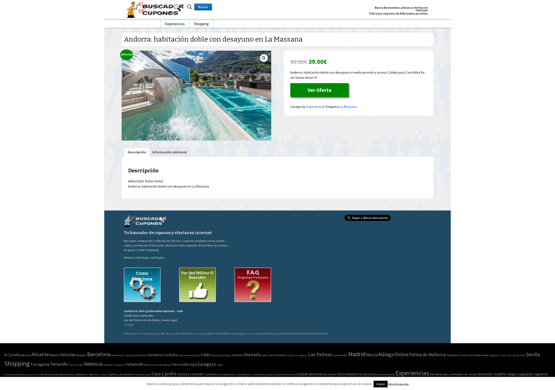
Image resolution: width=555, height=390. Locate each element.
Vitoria (177, 364)
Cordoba (170, 354)
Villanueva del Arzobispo (157, 364)
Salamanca (495, 355)
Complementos (227, 374)
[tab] (137, 152)
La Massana (348, 106)
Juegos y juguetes (519, 374)
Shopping (201, 23)
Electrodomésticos (350, 374)
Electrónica (370, 374)
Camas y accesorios (121, 374)
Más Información (398, 384)
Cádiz (206, 355)
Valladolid (134, 364)
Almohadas (47, 374)
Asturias (67, 355)
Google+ (129, 325)
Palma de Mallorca (427, 354)
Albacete (26, 355)
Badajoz (81, 355)
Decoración (330, 374)
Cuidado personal (309, 374)
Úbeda (220, 365)
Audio (56, 374)
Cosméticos (244, 374)
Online (401, 354)
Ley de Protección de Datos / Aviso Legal (150, 320)
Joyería (499, 373)
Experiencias (175, 23)
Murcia (372, 354)
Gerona (237, 355)
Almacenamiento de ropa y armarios (22, 374)
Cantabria (154, 355)
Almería (54, 355)
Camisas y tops (143, 374)
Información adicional (169, 152)
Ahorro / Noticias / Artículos (144, 258)
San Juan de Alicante (513, 355)
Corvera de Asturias (189, 355)
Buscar (203, 7)
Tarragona (39, 364)
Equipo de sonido (386, 374)
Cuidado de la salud (262, 374)
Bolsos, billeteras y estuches (83, 374)
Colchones (211, 374)
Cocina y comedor (190, 374)
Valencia (93, 364)
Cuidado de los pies (284, 374)
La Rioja (290, 355)
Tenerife (59, 364)
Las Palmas (320, 354)
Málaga (386, 354)
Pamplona (452, 355)
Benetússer (117, 355)
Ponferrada (466, 355)
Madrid (357, 354)
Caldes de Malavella (135, 355)
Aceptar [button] (380, 384)
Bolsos (63, 374)
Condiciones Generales (139, 315)
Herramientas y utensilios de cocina (453, 374)
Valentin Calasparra (114, 364)
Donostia (216, 355)
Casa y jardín (164, 374)
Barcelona (99, 354)
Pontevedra (480, 355)
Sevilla (533, 354)
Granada (252, 355)
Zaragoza (207, 364)
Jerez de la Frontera (273, 355)
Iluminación (485, 374)
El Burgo (227, 355)
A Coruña (12, 354)
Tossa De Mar (76, 364)
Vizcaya (190, 364)
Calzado (103, 374)
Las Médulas (302, 355)
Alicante (40, 354)
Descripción (137, 152)
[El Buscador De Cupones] (155, 9)
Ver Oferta (319, 90)
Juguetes (541, 374)
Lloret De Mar (340, 355)
